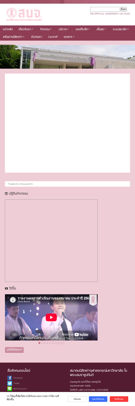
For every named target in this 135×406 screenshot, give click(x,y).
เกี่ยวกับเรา (25, 29)
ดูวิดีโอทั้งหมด (14, 350)
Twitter (17, 383)
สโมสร (100, 29)
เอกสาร (68, 37)
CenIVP (53, 37)
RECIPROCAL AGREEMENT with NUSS (110, 13)
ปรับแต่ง (77, 399)
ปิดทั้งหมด (119, 399)
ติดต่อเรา (36, 37)
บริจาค (63, 29)
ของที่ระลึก (82, 29)
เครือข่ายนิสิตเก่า (12, 37)
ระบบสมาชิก (120, 29)
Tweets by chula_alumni (20, 184)
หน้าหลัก (8, 29)
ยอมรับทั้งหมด (98, 399)
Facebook (18, 378)
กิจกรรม (45, 29)
